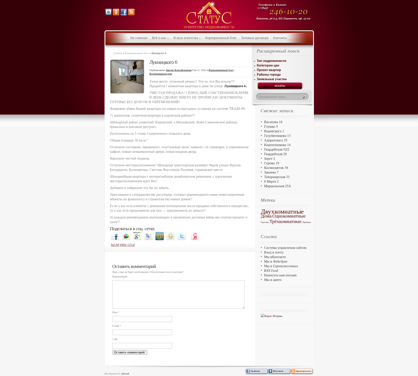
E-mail (116, 325)
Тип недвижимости (271, 61)
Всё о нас (160, 38)
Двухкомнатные (282, 211)
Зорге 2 (269, 158)
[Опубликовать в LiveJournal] (148, 239)
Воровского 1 (274, 131)
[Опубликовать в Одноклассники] (171, 239)
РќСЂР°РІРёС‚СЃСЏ (123, 245)
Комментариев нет (160, 74)
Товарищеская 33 (277, 176)
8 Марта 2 (271, 181)
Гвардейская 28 (275, 153)
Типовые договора (255, 38)
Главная (117, 53)
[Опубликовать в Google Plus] (137, 239)
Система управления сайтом (285, 247)
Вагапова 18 (273, 121)
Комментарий (119, 276)
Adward (125, 373)
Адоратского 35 (275, 140)
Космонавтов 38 (276, 167)
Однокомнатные (289, 216)
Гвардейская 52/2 (276, 149)
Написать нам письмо (280, 275)
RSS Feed (271, 270)
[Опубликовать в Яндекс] (195, 239)
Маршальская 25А (277, 186)
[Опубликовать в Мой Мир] (159, 239)
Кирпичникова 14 (277, 144)
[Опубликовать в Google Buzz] (126, 239)
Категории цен (268, 65)
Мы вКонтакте (275, 256)
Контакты (280, 38)
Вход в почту (274, 252)
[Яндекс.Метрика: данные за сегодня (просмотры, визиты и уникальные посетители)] (271, 316)
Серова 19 (271, 163)
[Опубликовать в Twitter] (182, 239)
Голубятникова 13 (277, 135)
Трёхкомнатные (286, 221)
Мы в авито (272, 279)
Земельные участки (272, 79)
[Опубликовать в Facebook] (115, 239)
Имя (115, 312)
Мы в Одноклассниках (281, 266)
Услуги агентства (187, 38)
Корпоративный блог (221, 38)
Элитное (306, 222)
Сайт (115, 339)
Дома (266, 216)
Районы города (269, 75)
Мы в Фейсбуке (275, 261)
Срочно (265, 222)
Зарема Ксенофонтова (179, 70)
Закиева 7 (271, 172)
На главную (139, 38)
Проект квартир (269, 70)
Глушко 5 (271, 126)
